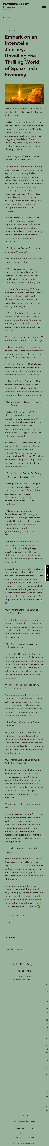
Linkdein (30, 1137)
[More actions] (42, 30)
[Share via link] (24, 915)
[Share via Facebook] (6, 915)
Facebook (18, 1133)
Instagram (18, 1137)
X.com (30, 1133)
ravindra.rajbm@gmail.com (24, 1121)
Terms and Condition (21, 979)
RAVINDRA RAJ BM (16, 4)
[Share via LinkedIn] (18, 915)
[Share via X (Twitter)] (12, 915)
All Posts (6, 17)
